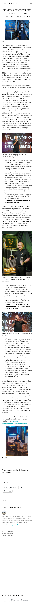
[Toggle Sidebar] (31, 3)
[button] (30, 22)
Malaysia (10, 533)
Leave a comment (8, 535)
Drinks (10, 531)
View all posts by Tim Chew (11, 525)
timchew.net (9, 3)
